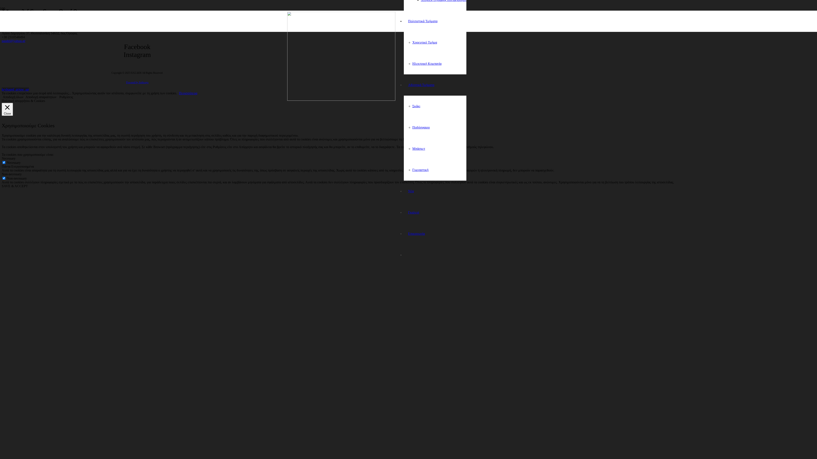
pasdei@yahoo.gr (13, 41)
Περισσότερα (188, 93)
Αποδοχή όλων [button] (13, 97)
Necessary (14, 162)
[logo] (341, 99)
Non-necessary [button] (12, 174)
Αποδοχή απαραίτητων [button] (41, 97)
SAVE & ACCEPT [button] (15, 186)
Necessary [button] (9, 158)
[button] (15, 89)
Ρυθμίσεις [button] (66, 97)
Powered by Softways (137, 82)
